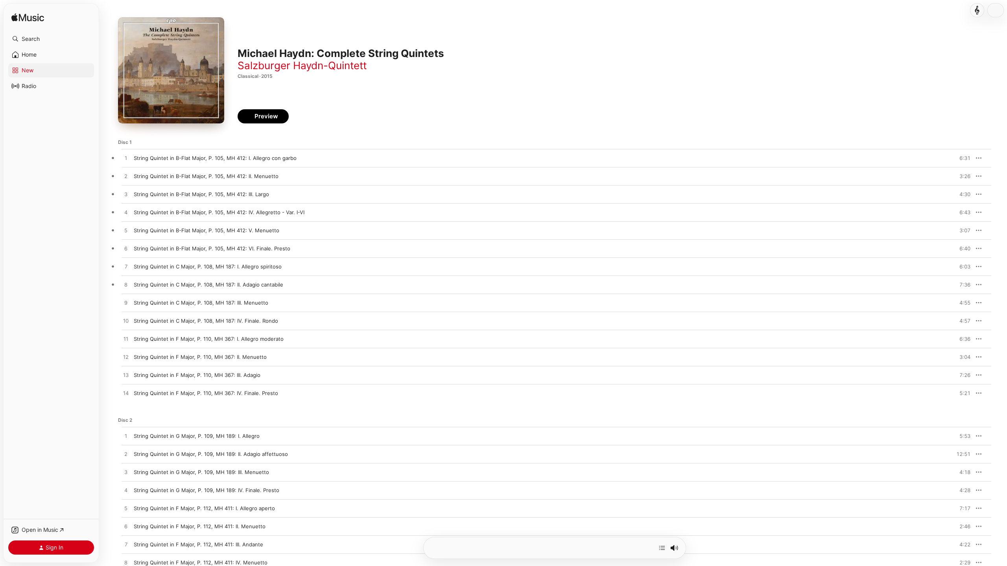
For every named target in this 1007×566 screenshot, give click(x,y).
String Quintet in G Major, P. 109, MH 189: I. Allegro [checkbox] (197, 436)
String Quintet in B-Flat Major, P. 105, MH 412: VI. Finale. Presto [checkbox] (212, 248)
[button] (51, 39)
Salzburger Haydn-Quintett (302, 65)
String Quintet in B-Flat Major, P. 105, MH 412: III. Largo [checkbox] (201, 194)
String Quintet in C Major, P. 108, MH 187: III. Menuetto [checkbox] (201, 303)
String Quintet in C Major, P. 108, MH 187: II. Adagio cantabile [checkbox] (208, 284)
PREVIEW (961, 158)
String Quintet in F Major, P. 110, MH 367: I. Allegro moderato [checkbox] (209, 339)
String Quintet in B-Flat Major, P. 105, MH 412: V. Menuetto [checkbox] (206, 230)
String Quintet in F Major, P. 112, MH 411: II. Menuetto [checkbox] (200, 526)
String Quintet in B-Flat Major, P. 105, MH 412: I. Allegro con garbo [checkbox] (215, 158)
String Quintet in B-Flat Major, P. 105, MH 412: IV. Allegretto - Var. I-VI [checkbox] (219, 212)
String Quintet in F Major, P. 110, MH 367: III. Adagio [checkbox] (197, 375)
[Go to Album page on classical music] (977, 10)
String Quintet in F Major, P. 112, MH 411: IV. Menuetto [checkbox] (200, 562)
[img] (27, 17)
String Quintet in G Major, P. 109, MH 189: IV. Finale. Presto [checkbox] (206, 490)
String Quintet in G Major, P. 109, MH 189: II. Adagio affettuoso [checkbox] (211, 454)
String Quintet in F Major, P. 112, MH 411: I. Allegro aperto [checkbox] (204, 508)
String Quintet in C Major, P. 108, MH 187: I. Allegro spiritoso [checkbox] (208, 266)
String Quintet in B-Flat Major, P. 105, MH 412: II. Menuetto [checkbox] (206, 176)
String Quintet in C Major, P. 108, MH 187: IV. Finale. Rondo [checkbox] (206, 321)
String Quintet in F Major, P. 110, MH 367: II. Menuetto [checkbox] (200, 357)
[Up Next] (662, 547)
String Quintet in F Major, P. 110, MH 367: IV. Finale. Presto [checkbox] (206, 393)
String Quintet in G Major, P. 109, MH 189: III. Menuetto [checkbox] (201, 472)
